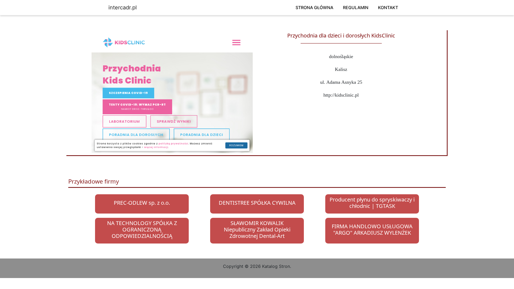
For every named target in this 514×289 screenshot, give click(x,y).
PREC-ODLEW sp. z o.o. (142, 202)
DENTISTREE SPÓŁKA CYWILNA (257, 202)
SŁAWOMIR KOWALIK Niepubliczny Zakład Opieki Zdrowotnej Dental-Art (257, 229)
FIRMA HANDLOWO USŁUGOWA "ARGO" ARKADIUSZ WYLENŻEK (372, 229)
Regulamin (355, 7)
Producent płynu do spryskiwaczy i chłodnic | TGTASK (372, 203)
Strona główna (314, 7)
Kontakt (388, 7)
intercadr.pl (122, 7)
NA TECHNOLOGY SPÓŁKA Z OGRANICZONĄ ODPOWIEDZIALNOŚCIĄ (142, 229)
